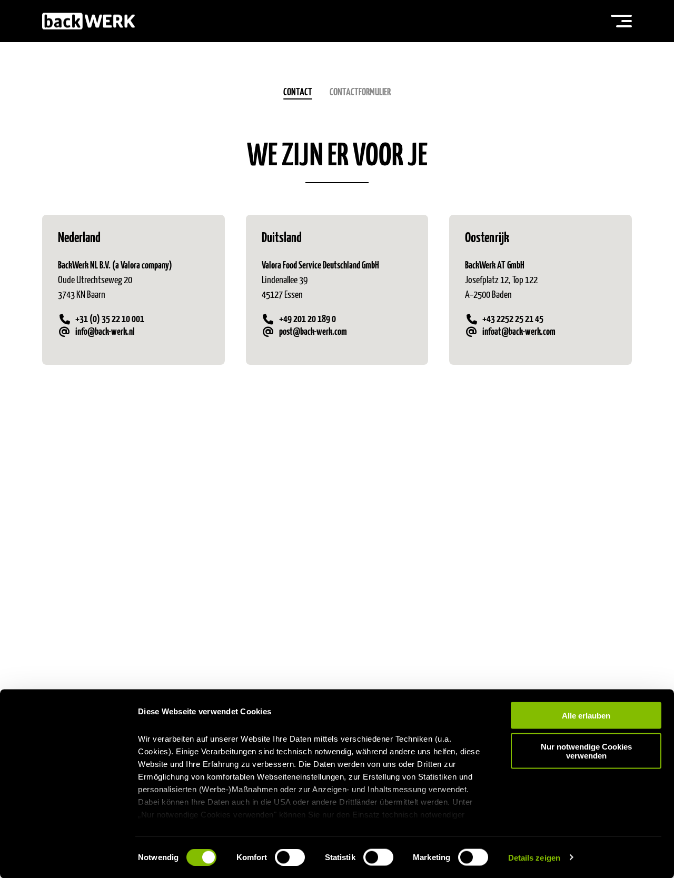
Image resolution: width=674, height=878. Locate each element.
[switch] (290, 857)
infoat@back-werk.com (519, 332)
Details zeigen (534, 857)
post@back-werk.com (313, 332)
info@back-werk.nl (105, 332)
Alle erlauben (586, 715)
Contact (297, 92)
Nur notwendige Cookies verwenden (586, 751)
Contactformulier (360, 92)
